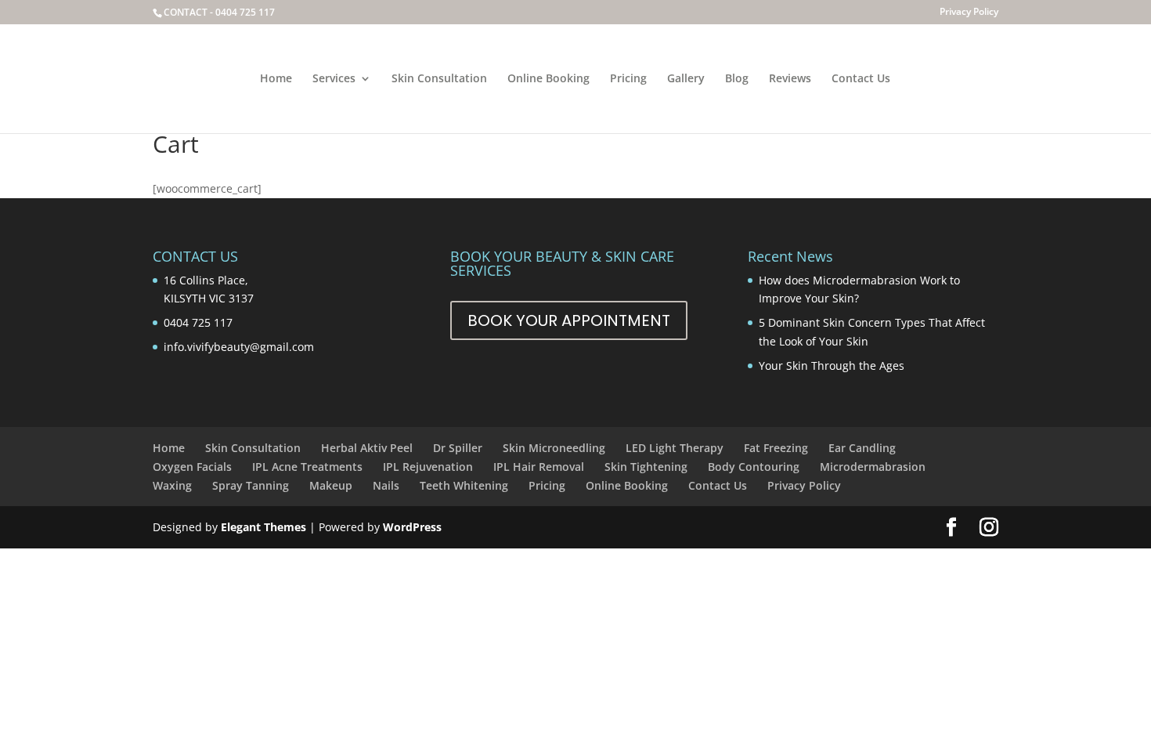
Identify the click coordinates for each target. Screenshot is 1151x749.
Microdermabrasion (872, 466)
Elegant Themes (263, 526)
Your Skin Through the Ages (831, 365)
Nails (386, 485)
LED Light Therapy (674, 447)
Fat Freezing (776, 447)
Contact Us (861, 79)
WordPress (412, 526)
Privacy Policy (969, 12)
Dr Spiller (457, 447)
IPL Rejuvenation (428, 466)
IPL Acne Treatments (307, 466)
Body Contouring (753, 466)
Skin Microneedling (554, 447)
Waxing (172, 485)
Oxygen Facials (192, 466)
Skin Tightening (645, 466)
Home (276, 79)
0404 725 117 (245, 12)
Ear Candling (862, 447)
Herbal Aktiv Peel (367, 447)
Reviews (790, 79)
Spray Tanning (250, 485)
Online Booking (548, 79)
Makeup (330, 485)
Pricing (628, 79)
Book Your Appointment (568, 320)
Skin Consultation (439, 79)
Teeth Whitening (464, 485)
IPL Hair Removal (538, 466)
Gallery (686, 79)
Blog (737, 79)
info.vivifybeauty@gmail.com (239, 346)
